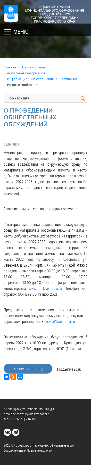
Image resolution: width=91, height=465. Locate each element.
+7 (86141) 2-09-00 (23, 419)
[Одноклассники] (13, 377)
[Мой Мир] (20, 377)
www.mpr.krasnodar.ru (45, 288)
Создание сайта (14, 450)
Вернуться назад (28, 368)
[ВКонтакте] (6, 377)
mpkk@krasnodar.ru (60, 321)
